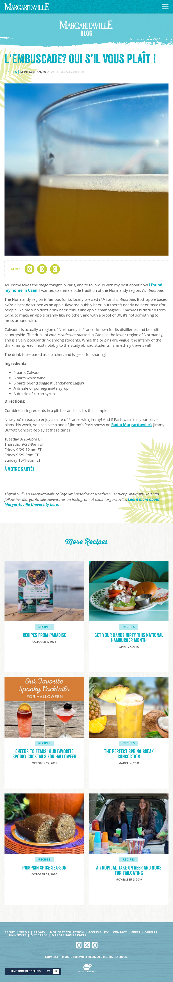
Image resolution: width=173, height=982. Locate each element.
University (17, 935)
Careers (150, 932)
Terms (24, 932)
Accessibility (98, 932)
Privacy (40, 932)
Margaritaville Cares (69, 935)
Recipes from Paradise (44, 635)
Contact (120, 932)
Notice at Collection (67, 932)
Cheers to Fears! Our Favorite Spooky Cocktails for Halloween (44, 754)
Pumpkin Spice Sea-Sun (44, 867)
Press (135, 932)
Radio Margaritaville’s (131, 424)
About (10, 932)
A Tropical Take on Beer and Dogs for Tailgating (129, 870)
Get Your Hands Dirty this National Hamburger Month (128, 638)
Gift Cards (39, 935)
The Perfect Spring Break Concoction (129, 754)
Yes (48, 971)
